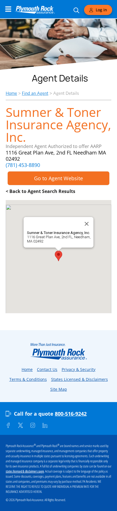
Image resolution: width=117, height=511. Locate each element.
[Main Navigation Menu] (8, 9)
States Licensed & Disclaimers (79, 379)
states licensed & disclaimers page (25, 471)
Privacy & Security (78, 369)
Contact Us (47, 369)
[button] (58, 255)
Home (11, 93)
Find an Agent (35, 93)
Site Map (58, 389)
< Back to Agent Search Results (40, 191)
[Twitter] (20, 425)
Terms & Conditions (28, 379)
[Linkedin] (44, 425)
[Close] (86, 224)
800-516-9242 (71, 413)
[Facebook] (8, 425)
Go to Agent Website (58, 178)
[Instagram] (32, 425)
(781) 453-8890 (23, 165)
